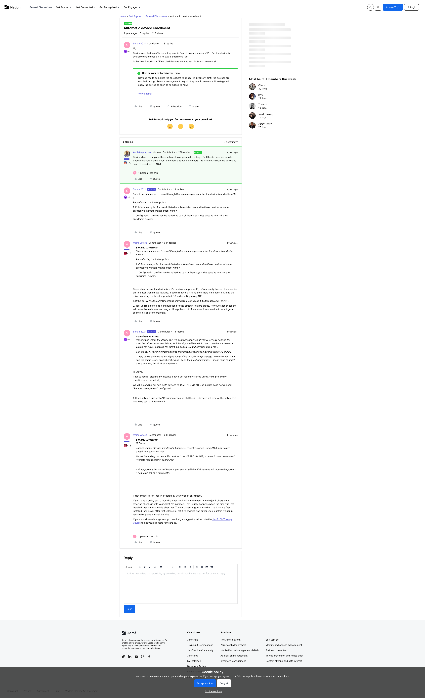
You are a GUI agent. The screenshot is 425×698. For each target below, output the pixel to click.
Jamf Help (192, 639)
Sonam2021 (139, 43)
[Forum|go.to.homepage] (12, 7)
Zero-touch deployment (233, 645)
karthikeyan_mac (142, 152)
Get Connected (84, 7)
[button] (393, 7)
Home (123, 16)
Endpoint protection (276, 650)
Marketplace (194, 660)
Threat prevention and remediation (284, 655)
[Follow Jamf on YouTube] (136, 656)
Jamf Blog (192, 655)
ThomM (262, 104)
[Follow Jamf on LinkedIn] (129, 656)
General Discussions (41, 7)
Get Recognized (108, 7)
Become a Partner (197, 666)
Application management (234, 655)
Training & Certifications (200, 645)
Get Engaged (131, 7)
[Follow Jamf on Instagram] (142, 656)
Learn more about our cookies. (272, 676)
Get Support (62, 7)
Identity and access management (284, 645)
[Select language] (378, 7)
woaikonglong (265, 114)
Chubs (261, 85)
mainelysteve (140, 242)
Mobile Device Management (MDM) (239, 650)
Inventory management (233, 660)
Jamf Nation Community (200, 650)
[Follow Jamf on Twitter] (123, 656)
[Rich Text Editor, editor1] (180, 587)
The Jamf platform (230, 639)
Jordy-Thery (265, 123)
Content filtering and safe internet (284, 660)
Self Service (272, 639)
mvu (260, 94)
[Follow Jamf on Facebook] (149, 656)
